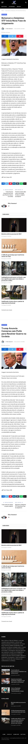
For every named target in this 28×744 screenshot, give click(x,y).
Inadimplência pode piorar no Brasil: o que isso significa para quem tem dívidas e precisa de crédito (13, 279)
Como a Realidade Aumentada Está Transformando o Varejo (17, 690)
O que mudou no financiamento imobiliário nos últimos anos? (18, 671)
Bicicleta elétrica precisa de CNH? (11, 234)
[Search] (26, 2)
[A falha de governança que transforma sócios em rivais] (14, 246)
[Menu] (2, 2)
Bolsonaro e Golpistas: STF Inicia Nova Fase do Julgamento (20, 506)
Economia (12, 6)
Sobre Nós (16, 734)
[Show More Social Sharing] (25, 36)
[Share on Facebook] (5, 36)
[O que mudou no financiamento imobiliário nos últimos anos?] (5, 672)
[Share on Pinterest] (19, 36)
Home (4, 734)
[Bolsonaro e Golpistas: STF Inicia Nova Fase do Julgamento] (14, 47)
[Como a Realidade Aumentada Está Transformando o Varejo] (5, 690)
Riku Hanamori (9, 28)
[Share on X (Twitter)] (12, 36)
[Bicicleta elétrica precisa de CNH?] (14, 225)
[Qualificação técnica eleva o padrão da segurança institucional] (14, 292)
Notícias (4, 6)
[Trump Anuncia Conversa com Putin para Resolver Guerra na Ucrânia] (14, 361)
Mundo (19, 6)
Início (2, 10)
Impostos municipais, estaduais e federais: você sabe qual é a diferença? (18, 681)
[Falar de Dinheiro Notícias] (14, 2)
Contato (9, 734)
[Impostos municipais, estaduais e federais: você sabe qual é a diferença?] (5, 681)
